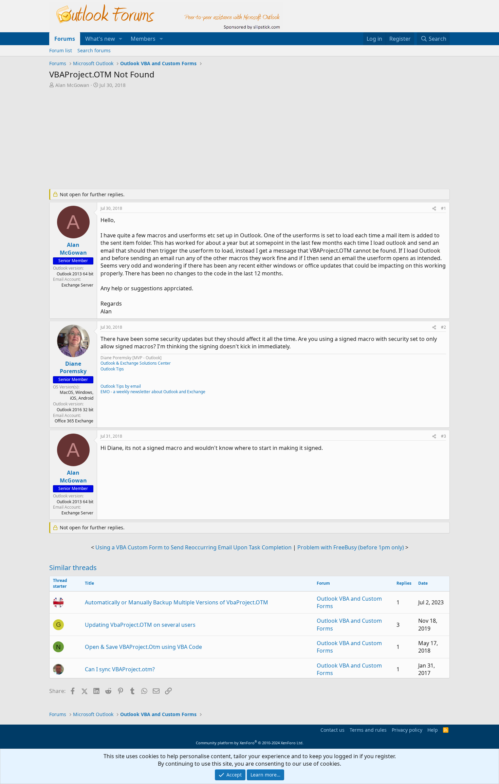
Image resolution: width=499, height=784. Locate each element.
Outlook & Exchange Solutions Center (135, 363)
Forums (64, 38)
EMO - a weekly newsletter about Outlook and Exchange (152, 392)
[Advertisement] (213, 139)
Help (432, 730)
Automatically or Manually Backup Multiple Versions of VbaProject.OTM (176, 602)
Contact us (332, 730)
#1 (443, 208)
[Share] (434, 209)
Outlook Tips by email (120, 386)
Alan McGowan (72, 85)
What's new (100, 38)
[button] (121, 38)
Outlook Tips (112, 369)
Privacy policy (407, 730)
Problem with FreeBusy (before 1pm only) (350, 547)
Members (143, 38)
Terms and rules (368, 730)
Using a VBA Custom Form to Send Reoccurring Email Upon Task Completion (193, 547)
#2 (443, 327)
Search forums (94, 50)
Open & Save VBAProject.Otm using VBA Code (143, 647)
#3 (443, 436)
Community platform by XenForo (249, 742)
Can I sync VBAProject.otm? (120, 669)
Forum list (60, 50)
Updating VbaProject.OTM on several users (140, 624)
